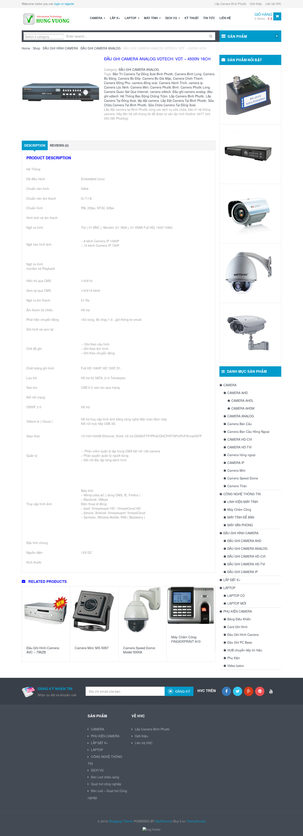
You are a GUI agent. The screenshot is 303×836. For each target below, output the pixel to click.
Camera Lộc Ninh (116, 87)
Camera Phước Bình (164, 87)
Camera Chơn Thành (188, 78)
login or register (64, 4)
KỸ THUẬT (192, 18)
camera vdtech (160, 91)
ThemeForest (196, 821)
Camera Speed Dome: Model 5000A (139, 650)
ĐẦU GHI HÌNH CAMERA (60, 48)
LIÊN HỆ (225, 18)
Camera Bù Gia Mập (156, 78)
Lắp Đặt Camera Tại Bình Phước (183, 100)
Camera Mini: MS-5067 (91, 647)
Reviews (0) (59, 145)
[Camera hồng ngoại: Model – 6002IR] (248, 332)
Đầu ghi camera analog (189, 91)
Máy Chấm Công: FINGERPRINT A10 (186, 639)
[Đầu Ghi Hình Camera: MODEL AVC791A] (248, 154)
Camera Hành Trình (173, 83)
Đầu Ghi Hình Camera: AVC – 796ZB (43, 650)
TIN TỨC (209, 18)
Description (34, 145)
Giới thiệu (256, 4)
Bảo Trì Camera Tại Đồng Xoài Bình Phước (143, 74)
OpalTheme (163, 821)
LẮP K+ (115, 18)
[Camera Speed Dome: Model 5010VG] (248, 273)
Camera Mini (139, 87)
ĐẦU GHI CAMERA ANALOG (101, 48)
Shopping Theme (121, 821)
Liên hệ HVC (273, 4)
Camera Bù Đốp (129, 78)
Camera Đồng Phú (117, 83)
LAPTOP (131, 18)
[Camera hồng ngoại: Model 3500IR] (248, 213)
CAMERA (96, 18)
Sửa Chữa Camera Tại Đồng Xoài (171, 105)
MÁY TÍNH (151, 18)
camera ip (196, 83)
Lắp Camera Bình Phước (230, 4)
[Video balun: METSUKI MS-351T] (248, 95)
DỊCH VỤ (171, 18)
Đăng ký (182, 691)
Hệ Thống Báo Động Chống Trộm (143, 96)
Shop (36, 48)
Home (26, 48)
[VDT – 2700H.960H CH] (61, 96)
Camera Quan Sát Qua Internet (126, 91)
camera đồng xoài (144, 83)
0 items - (263, 18)
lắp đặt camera (148, 100)
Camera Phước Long (195, 87)
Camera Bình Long (188, 74)
